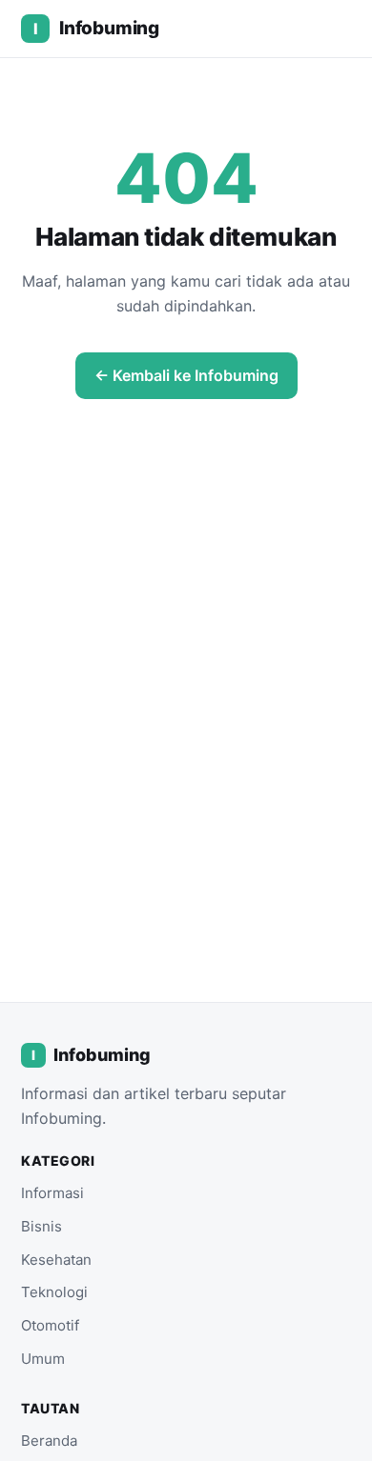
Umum (43, 1359)
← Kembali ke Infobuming (186, 375)
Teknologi (54, 1292)
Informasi (52, 1193)
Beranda (49, 1440)
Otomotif (50, 1325)
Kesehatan (56, 1260)
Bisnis (41, 1226)
